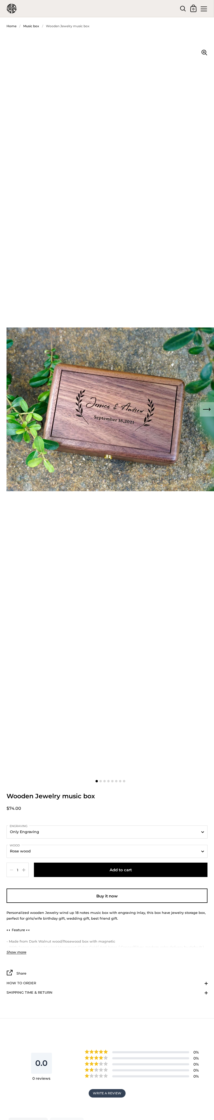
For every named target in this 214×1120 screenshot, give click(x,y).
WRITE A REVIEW (107, 1093)
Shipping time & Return (29, 992)
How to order (21, 983)
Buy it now (107, 895)
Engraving (18, 826)
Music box (31, 26)
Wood (15, 845)
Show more (16, 952)
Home (11, 26)
